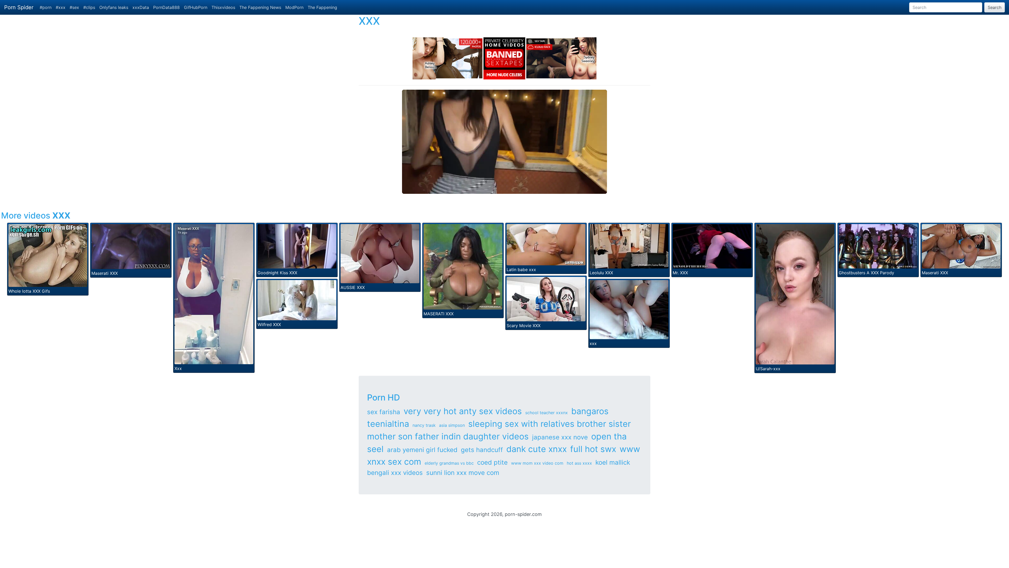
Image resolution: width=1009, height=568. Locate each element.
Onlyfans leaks (113, 7)
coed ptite (492, 462)
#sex (74, 7)
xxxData (140, 7)
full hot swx (593, 449)
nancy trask (424, 425)
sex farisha (383, 412)
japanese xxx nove (560, 437)
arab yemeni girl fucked (422, 450)
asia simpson (452, 425)
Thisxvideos (223, 7)
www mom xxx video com (537, 463)
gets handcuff (482, 450)
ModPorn (294, 7)
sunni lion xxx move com (462, 472)
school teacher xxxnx (546, 412)
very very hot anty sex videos (463, 411)
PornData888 (166, 7)
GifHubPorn (195, 7)
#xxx (60, 7)
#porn (46, 7)
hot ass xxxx (579, 463)
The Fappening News (260, 7)
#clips (89, 7)
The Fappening (322, 7)
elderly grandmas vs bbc (449, 463)
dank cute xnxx (536, 449)
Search (994, 7)
